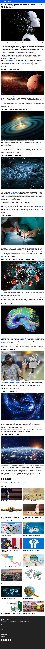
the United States (38, 147)
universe (31, 150)
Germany (28, 297)
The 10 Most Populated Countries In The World (33, 581)
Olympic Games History (6, 535)
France (34, 249)
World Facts (13, 481)
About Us (2, 631)
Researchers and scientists (7, 56)
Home (2, 624)
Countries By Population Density (8, 598)
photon (3, 423)
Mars (14, 99)
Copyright (2, 629)
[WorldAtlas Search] (43, 1)
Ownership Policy (4, 636)
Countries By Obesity (28, 598)
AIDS (11, 294)
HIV (1, 292)
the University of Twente (12, 382)
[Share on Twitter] (6, 479)
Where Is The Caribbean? (28, 566)
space (15, 423)
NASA (2, 101)
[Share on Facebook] (4, 479)
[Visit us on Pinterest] (8, 640)
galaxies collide (34, 195)
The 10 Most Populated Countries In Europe (10, 613)
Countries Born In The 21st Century (30, 500)
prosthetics (28, 385)
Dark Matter (14, 192)
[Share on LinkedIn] (10, 479)
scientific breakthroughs (9, 60)
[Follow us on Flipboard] (1, 640)
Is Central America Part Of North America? (10, 566)
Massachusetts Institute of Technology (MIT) (18, 338)
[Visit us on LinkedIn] (10, 640)
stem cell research (9, 205)
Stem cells (40, 206)
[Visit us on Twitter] (6, 640)
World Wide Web (10, 467)
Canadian (33, 423)
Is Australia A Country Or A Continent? (31, 535)
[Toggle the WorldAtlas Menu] (1, 1)
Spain (42, 251)
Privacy (2, 627)
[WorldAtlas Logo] (7, 1)
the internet (10, 468)
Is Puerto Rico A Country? (29, 613)
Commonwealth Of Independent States (31, 550)
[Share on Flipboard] (1, 479)
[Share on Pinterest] (8, 479)
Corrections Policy (4, 634)
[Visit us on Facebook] (4, 640)
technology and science (24, 63)
